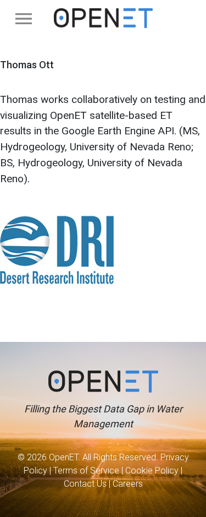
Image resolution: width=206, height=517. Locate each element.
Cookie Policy (152, 470)
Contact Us (85, 483)
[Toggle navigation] (23, 18)
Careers (128, 483)
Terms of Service (86, 470)
